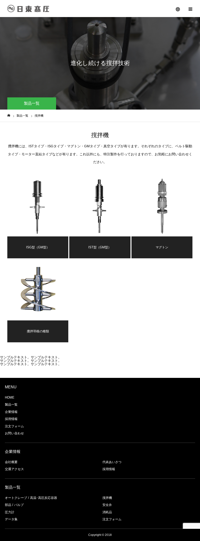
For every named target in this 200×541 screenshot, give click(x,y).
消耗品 (107, 512)
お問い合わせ (14, 433)
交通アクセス (14, 469)
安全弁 (107, 505)
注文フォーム (14, 426)
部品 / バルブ (14, 505)
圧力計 (9, 512)
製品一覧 (11, 404)
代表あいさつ (111, 462)
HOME (9, 397)
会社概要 (11, 462)
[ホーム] (8, 115)
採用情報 (11, 419)
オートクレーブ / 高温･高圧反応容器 (31, 498)
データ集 (11, 519)
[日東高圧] (28, 8)
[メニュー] (190, 8)
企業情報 (11, 412)
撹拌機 (107, 498)
